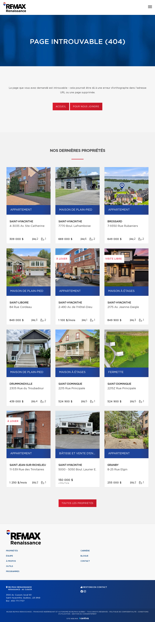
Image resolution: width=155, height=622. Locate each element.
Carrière (85, 551)
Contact (85, 561)
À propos (11, 561)
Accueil (61, 107)
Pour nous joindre (86, 107)
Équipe (9, 556)
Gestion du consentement (84, 614)
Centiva (84, 618)
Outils (9, 566)
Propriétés (12, 551)
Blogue (84, 556)
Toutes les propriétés (78, 503)
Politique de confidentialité (122, 612)
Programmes (12, 571)
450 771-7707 (18, 601)
